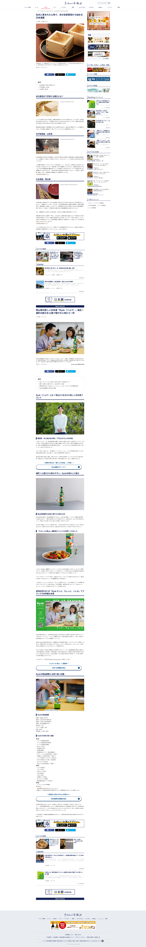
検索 (109, 3)
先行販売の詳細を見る (58, 799)
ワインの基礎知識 (101, 205)
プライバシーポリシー (80, 937)
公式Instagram (57, 659)
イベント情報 (27, 7)
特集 (119, 7)
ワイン (54, 7)
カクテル (90, 203)
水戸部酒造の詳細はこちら (42, 174)
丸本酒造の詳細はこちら (42, 223)
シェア (50, 74)
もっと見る (105, 58)
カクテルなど (82, 7)
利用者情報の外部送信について (66, 937)
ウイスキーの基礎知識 (99, 203)
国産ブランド (45, 21)
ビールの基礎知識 (92, 207)
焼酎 (73, 7)
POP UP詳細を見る (58, 668)
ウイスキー (64, 7)
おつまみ (91, 7)
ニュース (109, 7)
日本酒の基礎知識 (92, 205)
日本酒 (45, 7)
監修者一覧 (97, 937)
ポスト (61, 74)
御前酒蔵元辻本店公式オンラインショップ (47, 788)
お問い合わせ (78, 934)
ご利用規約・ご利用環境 (52, 937)
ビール (36, 7)
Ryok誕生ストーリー (59, 467)
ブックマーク (72, 74)
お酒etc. (100, 7)
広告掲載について (69, 934)
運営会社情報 (90, 937)
